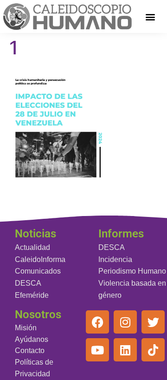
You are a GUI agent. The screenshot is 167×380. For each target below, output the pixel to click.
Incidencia (115, 259)
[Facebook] (97, 322)
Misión (26, 328)
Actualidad (32, 247)
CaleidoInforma (40, 259)
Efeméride (32, 295)
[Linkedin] (125, 349)
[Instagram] (125, 322)
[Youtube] (97, 349)
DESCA (28, 283)
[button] (150, 16)
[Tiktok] (153, 349)
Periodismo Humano (132, 271)
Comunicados (38, 271)
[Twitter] (153, 322)
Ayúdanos (31, 339)
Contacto (30, 350)
